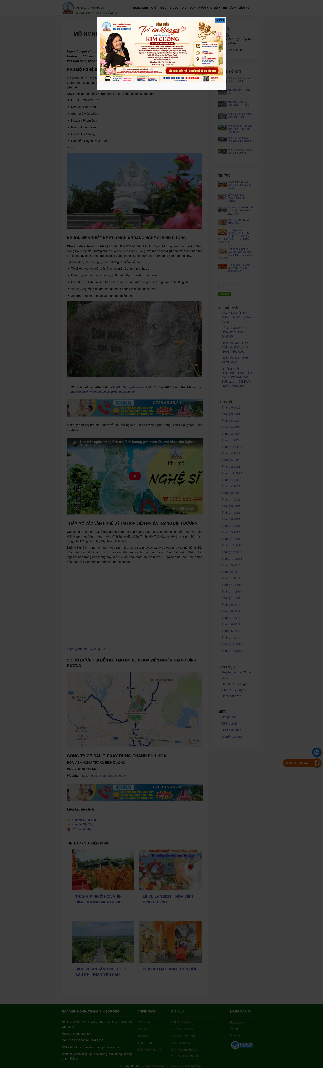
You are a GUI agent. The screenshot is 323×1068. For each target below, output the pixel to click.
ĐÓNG (220, 20)
